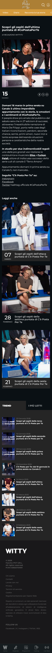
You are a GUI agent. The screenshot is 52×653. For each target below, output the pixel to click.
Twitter (6, 185)
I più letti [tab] (35, 405)
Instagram (8, 178)
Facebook (8, 181)
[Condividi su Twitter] (43, 94)
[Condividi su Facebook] (39, 94)
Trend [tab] (6, 405)
